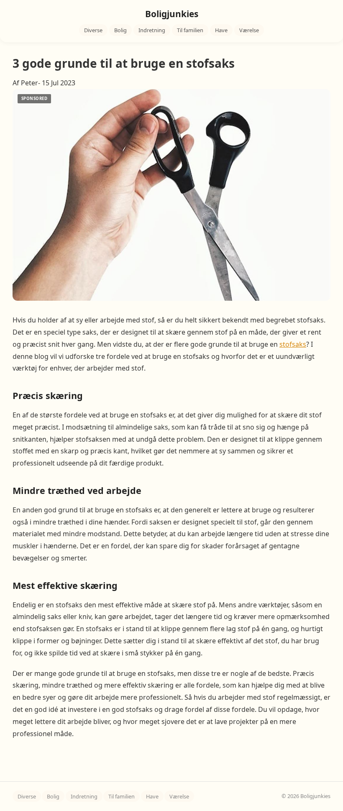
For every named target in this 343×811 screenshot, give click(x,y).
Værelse (249, 30)
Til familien (190, 30)
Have (221, 30)
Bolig (120, 30)
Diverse (93, 30)
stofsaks (292, 344)
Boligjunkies (171, 14)
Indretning (151, 30)
